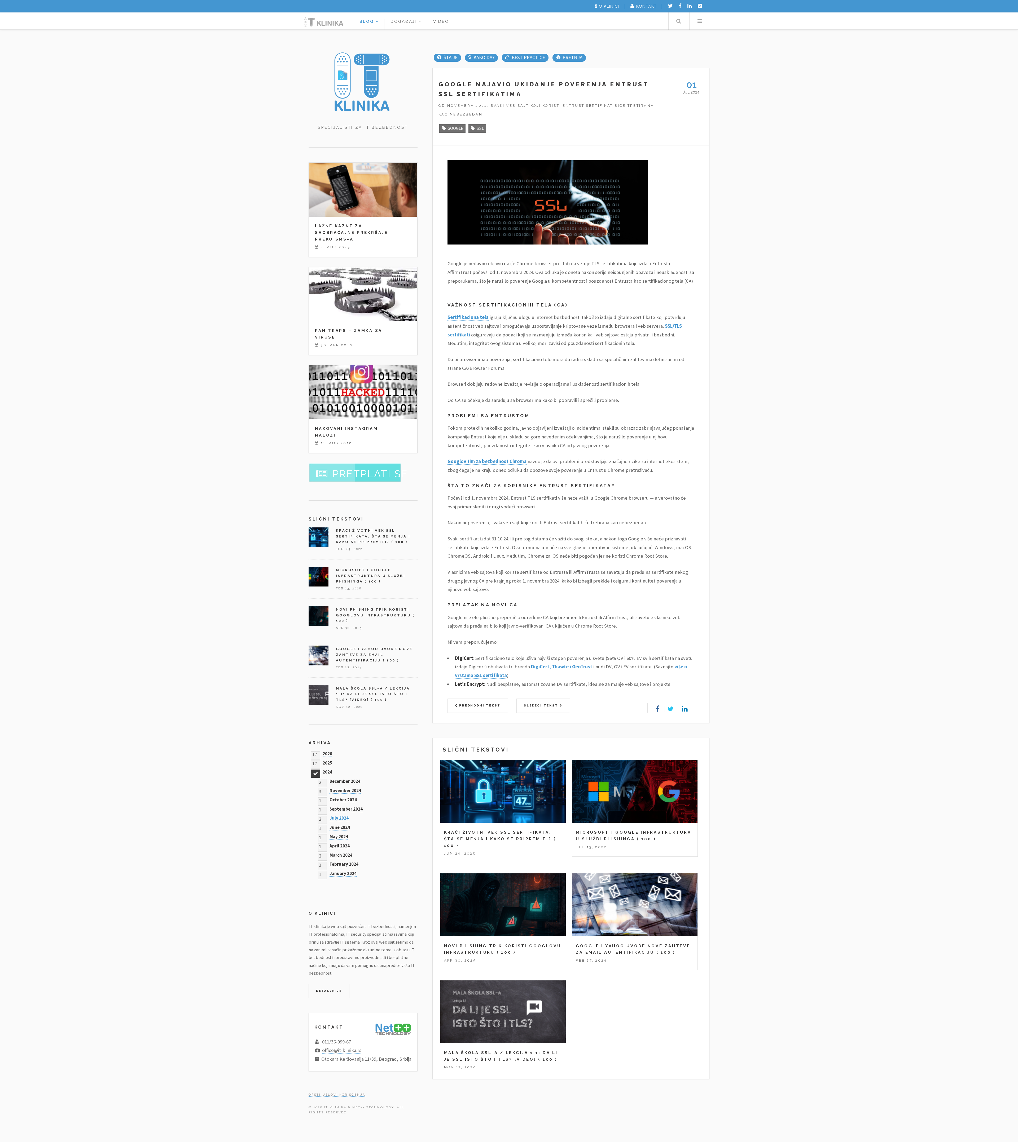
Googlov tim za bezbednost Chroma (486, 461)
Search (678, 21)
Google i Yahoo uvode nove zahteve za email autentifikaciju (374, 654)
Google (455, 128)
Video (441, 21)
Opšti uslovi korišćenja (337, 1094)
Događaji (404, 21)
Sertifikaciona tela (468, 317)
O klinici (609, 6)
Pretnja (572, 57)
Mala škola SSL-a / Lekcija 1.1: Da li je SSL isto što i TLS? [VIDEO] (373, 694)
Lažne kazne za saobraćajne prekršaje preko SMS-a (351, 232)
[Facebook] (680, 6)
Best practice (528, 57)
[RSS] (700, 6)
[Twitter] (670, 6)
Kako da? (483, 57)
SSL (480, 128)
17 (314, 753)
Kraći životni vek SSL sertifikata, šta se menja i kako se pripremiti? (373, 536)
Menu (699, 21)
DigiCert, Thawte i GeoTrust (561, 667)
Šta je (450, 57)
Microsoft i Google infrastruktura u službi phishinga (370, 575)
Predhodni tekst (479, 705)
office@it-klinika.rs (341, 1050)
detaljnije (329, 991)
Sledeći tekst (542, 705)
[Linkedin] (689, 6)
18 (314, 772)
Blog (367, 21)
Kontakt (646, 6)
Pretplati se (370, 474)
